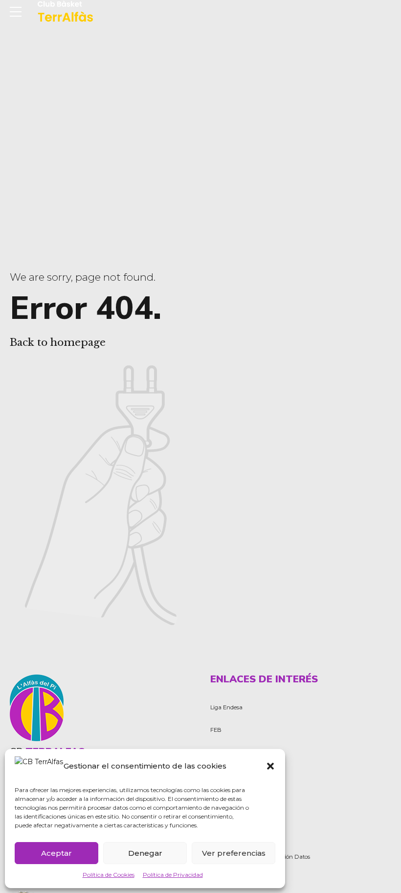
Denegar (145, 853)
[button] (270, 766)
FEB (216, 729)
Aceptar (56, 853)
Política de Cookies (108, 874)
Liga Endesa (226, 707)
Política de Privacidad (173, 874)
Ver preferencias (234, 853)
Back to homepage (58, 342)
